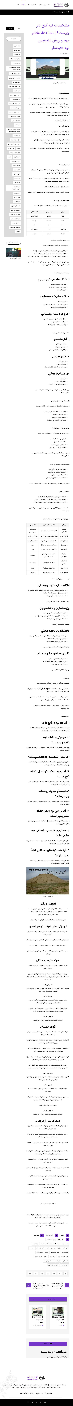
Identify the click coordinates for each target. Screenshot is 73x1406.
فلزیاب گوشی (17, 182)
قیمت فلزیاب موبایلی (15, 214)
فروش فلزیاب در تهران (63, 1256)
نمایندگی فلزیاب (64, 1265)
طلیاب (46, 1252)
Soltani (62, 1235)
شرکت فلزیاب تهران (55, 1252)
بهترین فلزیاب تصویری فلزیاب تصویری (59, 1244)
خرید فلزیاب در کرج (51, 1248)
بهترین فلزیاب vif (16, 63)
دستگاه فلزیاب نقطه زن (14, 116)
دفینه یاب (32, 1248)
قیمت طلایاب (17, 197)
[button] (18, 3)
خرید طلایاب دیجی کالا (14, 86)
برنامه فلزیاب (17, 54)
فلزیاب (32, 1215)
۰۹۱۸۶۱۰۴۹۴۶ (24, 1393)
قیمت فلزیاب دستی (15, 210)
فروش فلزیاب (40, 1252)
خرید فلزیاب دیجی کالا (14, 112)
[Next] (30, 1299)
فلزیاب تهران (17, 170)
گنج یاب (58, 1261)
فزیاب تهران (52, 1256)
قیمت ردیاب (17, 193)
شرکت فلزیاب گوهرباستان (14, 144)
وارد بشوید (50, 1357)
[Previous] (33, 1299)
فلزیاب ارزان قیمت (15, 161)
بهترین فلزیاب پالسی (15, 74)
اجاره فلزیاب (17, 46)
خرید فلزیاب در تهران (63, 1248)
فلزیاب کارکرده (16, 174)
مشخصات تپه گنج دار (49, 1261)
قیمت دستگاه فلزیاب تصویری (16, 188)
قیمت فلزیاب (17, 202)
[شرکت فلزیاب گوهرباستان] (61, 5)
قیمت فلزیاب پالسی (15, 219)
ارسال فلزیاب (61, 1239)
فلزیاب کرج (65, 1261)
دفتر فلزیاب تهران (40, 1248)
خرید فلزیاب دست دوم (14, 103)
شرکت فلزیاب (65, 1252)
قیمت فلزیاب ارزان (15, 206)
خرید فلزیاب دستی (15, 108)
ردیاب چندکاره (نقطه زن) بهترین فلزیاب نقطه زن (14, 130)
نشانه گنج (36, 1235)
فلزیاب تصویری (38, 1256)
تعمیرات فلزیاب (44, 1244)
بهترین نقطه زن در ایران (14, 78)
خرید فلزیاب (35, 1244)
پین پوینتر (39, 1325)
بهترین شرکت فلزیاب (51, 1239)
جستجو (10, 28)
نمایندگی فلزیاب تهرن (53, 1265)
